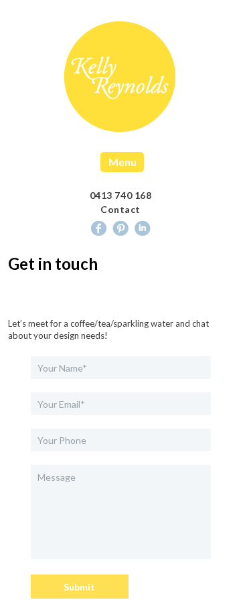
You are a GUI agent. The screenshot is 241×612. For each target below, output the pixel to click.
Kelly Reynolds (120, 77)
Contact (120, 209)
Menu (122, 161)
